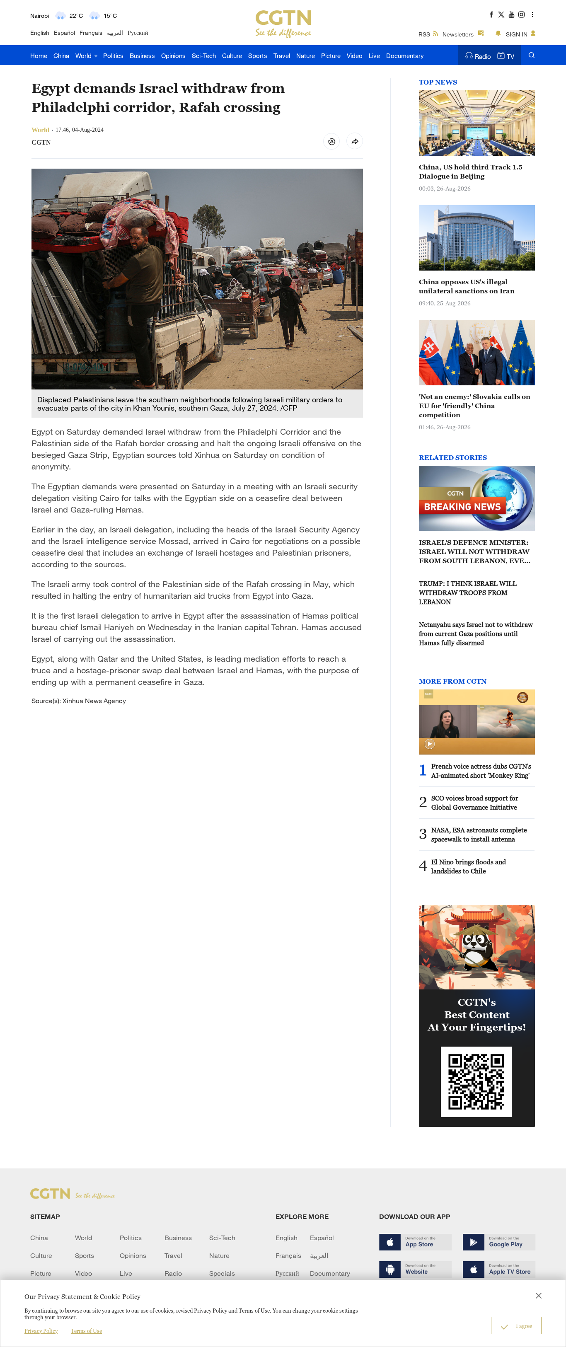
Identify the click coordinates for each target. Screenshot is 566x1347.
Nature (305, 55)
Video (355, 55)
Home (38, 55)
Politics (113, 55)
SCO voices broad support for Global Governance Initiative (474, 802)
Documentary (405, 55)
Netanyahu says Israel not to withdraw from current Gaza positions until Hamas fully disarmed (476, 633)
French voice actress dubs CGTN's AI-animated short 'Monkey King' (481, 770)
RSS (424, 34)
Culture (232, 55)
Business (142, 55)
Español (64, 32)
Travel (281, 55)
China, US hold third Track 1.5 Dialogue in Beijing (470, 171)
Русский (138, 32)
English (39, 32)
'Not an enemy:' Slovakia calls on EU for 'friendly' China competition (474, 405)
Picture (331, 55)
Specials (222, 1273)
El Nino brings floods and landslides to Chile (468, 866)
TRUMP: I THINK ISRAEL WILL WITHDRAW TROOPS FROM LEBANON (468, 592)
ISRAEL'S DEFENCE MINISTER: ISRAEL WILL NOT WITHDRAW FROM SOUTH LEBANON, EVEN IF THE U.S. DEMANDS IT (474, 552)
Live (374, 55)
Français (91, 32)
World (84, 55)
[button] (429, 744)
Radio (483, 56)
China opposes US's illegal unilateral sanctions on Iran (467, 286)
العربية (115, 32)
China (61, 55)
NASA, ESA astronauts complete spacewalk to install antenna (479, 834)
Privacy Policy (41, 1331)
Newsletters (458, 34)
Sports (257, 55)
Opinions (173, 55)
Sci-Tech (204, 55)
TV (510, 56)
